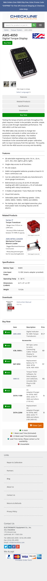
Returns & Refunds (14, 503)
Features (23, 97)
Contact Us (11, 495)
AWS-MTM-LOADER (14, 239)
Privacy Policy (12, 511)
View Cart (37, 425)
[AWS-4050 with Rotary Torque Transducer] (13, 84)
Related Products (23, 101)
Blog (8, 479)
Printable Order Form (23, 560)
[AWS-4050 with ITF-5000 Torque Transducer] (6, 84)
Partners (10, 471)
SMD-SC (16, 379)
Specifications (23, 106)
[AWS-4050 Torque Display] (23, 63)
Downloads (23, 110)
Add (8, 332)
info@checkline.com (16, 542)
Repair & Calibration (14, 462)
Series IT (9, 220)
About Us (10, 487)
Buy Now (23, 115)
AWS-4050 (17, 334)
